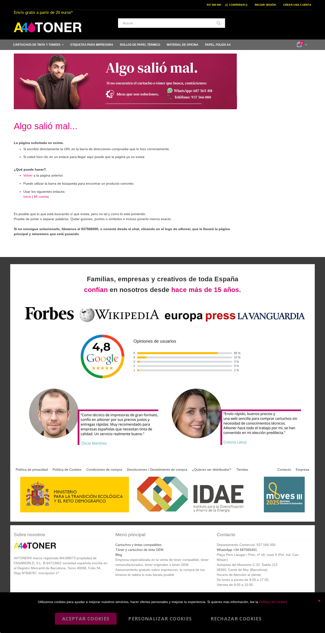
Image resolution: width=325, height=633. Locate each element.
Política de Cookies (67, 469)
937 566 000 (214, 4)
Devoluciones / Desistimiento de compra (157, 469)
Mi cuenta (41, 196)
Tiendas (242, 469)
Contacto (284, 469)
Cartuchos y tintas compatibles (138, 545)
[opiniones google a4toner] (162, 322)
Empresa (302, 469)
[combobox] (171, 23)
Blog (118, 555)
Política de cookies (273, 602)
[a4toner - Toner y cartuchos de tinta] (47, 27)
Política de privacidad (32, 469)
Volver (28, 175)
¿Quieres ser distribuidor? (211, 469)
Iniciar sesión (265, 4)
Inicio (27, 196)
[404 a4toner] (125, 106)
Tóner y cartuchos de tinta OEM (139, 550)
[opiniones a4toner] (91, 446)
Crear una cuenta (297, 4)
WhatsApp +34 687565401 (237, 550)
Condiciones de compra (104, 469)
